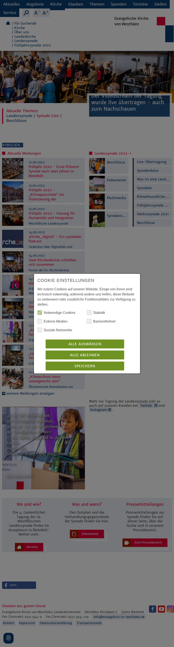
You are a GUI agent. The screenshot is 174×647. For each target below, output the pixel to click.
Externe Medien (55, 321)
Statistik (99, 312)
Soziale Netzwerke (58, 330)
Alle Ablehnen (85, 355)
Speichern (84, 366)
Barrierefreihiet (104, 321)
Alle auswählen (85, 344)
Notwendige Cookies (59, 312)
